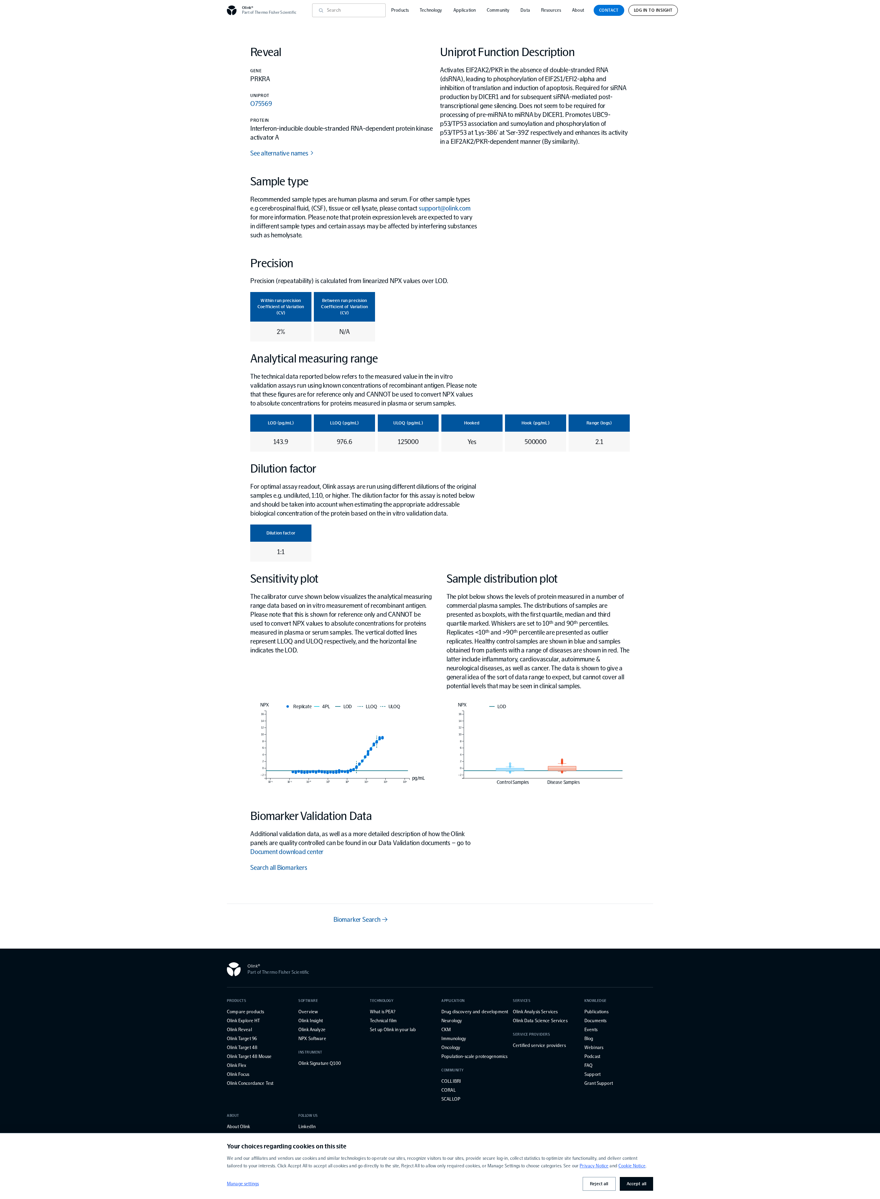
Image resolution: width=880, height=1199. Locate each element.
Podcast (592, 1056)
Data (525, 10)
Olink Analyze (312, 1030)
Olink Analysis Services (535, 1012)
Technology (431, 10)
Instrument (310, 1052)
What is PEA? (382, 1012)
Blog (588, 1038)
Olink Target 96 (242, 1038)
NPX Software (312, 1038)
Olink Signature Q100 (319, 1063)
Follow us (308, 1115)
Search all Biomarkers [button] (278, 867)
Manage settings (243, 1184)
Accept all (636, 1184)
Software (308, 1000)
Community (498, 10)
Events (590, 1030)
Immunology (453, 1038)
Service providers (531, 1034)
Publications (596, 1012)
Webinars (593, 1047)
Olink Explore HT (243, 1021)
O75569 (261, 103)
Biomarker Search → (360, 919)
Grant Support (598, 1083)
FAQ (588, 1065)
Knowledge (595, 1000)
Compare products (245, 1012)
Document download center (286, 851)
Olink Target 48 (242, 1047)
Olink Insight (310, 1021)
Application (464, 10)
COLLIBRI (451, 1081)
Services (521, 1000)
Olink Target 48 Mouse (249, 1056)
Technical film (383, 1021)
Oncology (450, 1047)
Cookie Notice (632, 1166)
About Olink (238, 1127)
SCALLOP (450, 1099)
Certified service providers (539, 1045)
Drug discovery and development (474, 1012)
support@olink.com (445, 208)
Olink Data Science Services (540, 1021)
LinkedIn (307, 1127)
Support (592, 1074)
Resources (551, 10)
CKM (446, 1030)
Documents (595, 1021)
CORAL (448, 1090)
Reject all (599, 1184)
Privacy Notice (594, 1166)
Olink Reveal (239, 1030)
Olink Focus (238, 1074)
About (578, 10)
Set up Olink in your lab (393, 1030)
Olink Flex (236, 1065)
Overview (308, 1012)
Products (400, 10)
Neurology (451, 1021)
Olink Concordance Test (250, 1083)
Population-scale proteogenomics (474, 1056)
